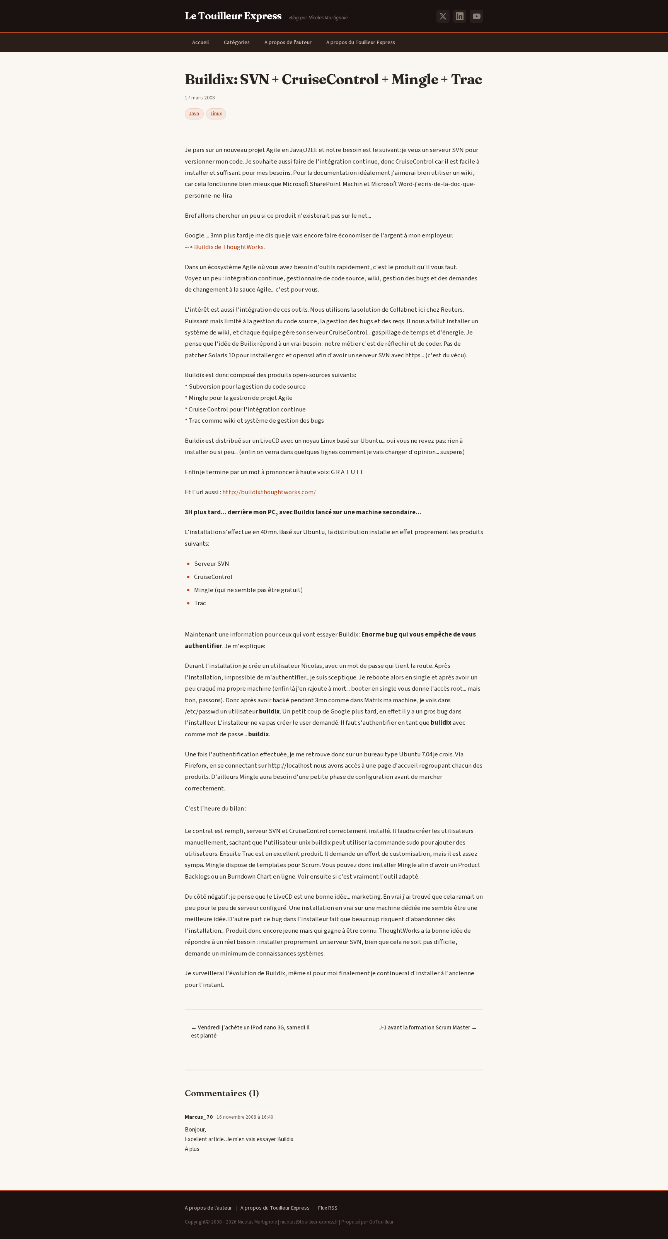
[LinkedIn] (459, 16)
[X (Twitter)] (443, 16)
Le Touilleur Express (233, 16)
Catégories (237, 42)
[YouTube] (476, 16)
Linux (216, 113)
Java (194, 113)
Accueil (200, 42)
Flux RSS (327, 1208)
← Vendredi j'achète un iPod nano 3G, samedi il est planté (250, 1032)
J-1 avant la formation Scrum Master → (428, 1028)
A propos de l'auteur (288, 42)
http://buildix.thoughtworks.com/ (269, 492)
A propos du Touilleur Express (360, 42)
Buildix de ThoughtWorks (229, 247)
